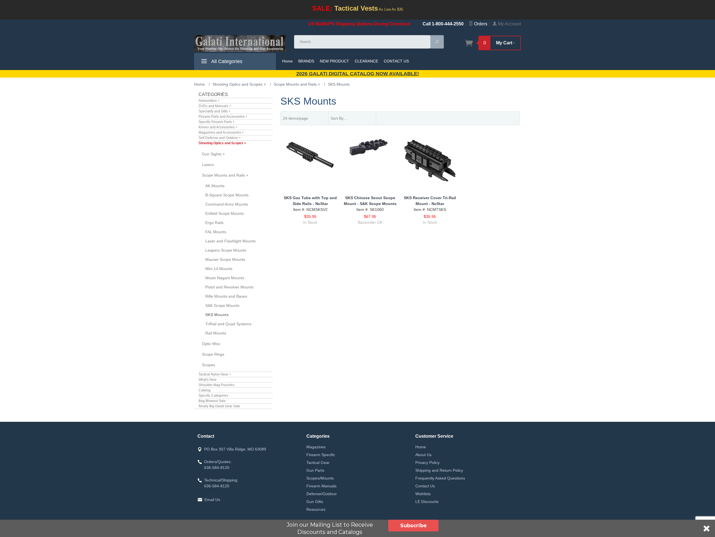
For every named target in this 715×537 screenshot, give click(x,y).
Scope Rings (213, 354)
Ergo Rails (214, 222)
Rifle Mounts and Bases (226, 296)
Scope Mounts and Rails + (225, 175)
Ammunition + (209, 101)
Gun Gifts (314, 501)
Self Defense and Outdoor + (220, 138)
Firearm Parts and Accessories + (223, 117)
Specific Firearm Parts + (217, 122)
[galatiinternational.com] (241, 43)
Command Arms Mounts (226, 204)
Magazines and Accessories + (221, 132)
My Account (509, 23)
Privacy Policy (427, 462)
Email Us (212, 499)
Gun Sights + (213, 154)
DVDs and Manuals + (215, 106)
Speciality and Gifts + (214, 111)
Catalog (205, 390)
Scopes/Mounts (320, 478)
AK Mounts (215, 186)
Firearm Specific (320, 454)
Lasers (208, 164)
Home (287, 61)
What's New (207, 380)
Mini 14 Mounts (218, 268)
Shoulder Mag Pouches (216, 385)
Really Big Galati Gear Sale (219, 406)
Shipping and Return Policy (439, 470)
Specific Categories (213, 396)
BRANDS (306, 61)
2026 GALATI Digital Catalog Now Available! (357, 73)
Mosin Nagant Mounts (224, 278)
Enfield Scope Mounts (224, 213)
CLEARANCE (366, 61)
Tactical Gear (318, 462)
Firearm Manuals (321, 486)
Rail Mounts (215, 333)
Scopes (208, 365)
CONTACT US (396, 61)
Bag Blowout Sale (212, 401)
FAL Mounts (215, 232)
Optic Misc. (211, 343)
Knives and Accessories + (218, 127)
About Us (423, 454)
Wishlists (423, 494)
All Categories (226, 61)
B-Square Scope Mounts (227, 195)
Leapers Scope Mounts (225, 250)
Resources (315, 509)
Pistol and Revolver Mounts (229, 287)
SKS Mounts (217, 314)
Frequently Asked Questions (440, 478)
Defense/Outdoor (321, 494)
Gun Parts (315, 470)
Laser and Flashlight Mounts (230, 241)
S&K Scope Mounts (222, 305)
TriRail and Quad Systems (228, 324)
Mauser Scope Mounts (225, 259)
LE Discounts (426, 501)
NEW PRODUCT (334, 61)
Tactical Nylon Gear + (215, 374)
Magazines (316, 447)
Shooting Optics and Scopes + (222, 143)
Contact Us (425, 486)
